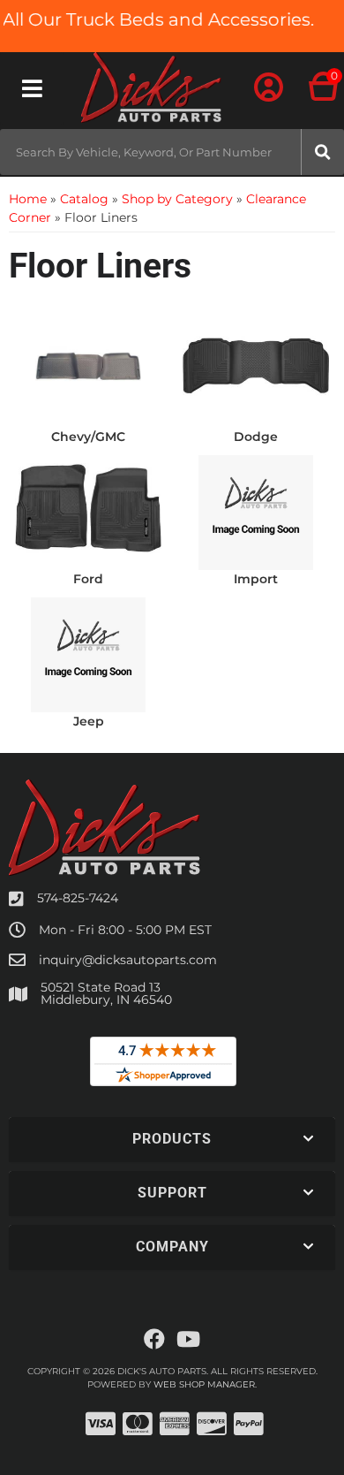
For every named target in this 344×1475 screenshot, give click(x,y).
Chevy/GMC (88, 437)
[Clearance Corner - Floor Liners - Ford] (88, 507)
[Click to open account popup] (268, 88)
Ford (88, 579)
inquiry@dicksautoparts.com (128, 960)
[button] (172, 152)
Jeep (88, 721)
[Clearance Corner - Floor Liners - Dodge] (255, 365)
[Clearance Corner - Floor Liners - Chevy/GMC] (88, 365)
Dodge (256, 437)
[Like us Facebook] (154, 1339)
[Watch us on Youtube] (188, 1339)
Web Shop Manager (204, 1384)
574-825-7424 (77, 898)
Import (256, 579)
